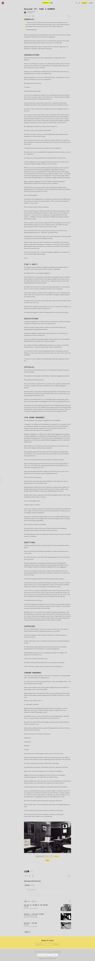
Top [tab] (25, 901)
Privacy (48, 951)
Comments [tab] (27, 885)
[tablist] (29, 885)
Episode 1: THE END (30, 923)
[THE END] (26, 924)
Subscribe (84, 2)
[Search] (76, 3)
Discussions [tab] (33, 901)
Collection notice (57, 951)
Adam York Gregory (31, 11)
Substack (41, 958)
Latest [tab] (29, 901)
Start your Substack (44, 955)
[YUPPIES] (26, 906)
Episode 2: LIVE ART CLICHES (34, 914)
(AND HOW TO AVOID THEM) (30, 915)
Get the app (53, 955)
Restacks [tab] (32, 885)
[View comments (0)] (29, 16)
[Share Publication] (79, 3)
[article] (47, 908)
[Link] (22, 19)
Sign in (91, 2)
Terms (51, 951)
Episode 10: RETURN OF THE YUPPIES (36, 905)
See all (26, 932)
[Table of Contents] (1, 480)
